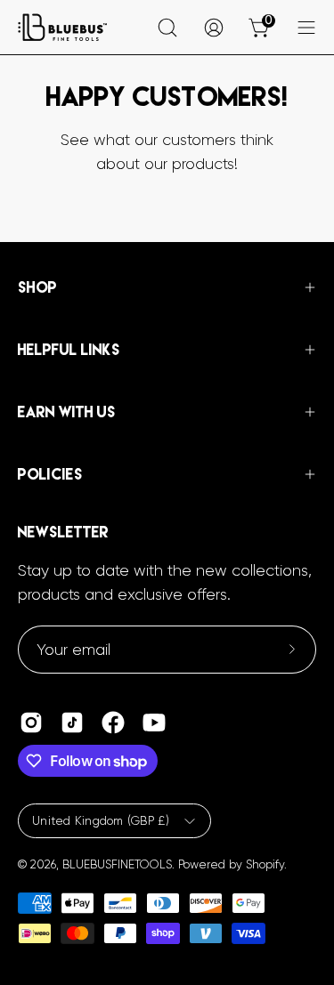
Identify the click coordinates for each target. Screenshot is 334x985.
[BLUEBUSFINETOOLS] (62, 27)
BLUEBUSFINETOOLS (117, 864)
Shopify (265, 864)
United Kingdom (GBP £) (100, 821)
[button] (167, 27)
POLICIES (50, 474)
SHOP (37, 287)
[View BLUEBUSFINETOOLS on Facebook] (113, 722)
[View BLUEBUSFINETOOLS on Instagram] (31, 722)
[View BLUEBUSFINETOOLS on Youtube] (154, 722)
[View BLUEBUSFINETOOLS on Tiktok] (72, 722)
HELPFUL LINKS (69, 350)
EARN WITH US (67, 412)
